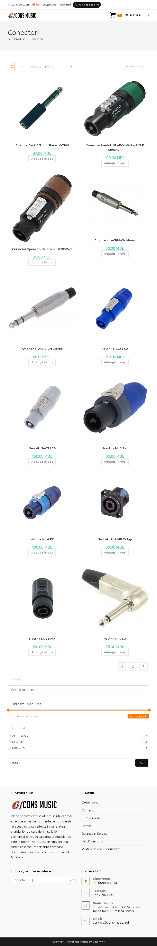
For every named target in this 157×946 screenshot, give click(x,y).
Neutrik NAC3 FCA (114, 349)
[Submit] (141, 763)
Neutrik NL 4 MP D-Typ (115, 539)
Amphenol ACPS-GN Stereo (42, 349)
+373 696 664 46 (88, 4)
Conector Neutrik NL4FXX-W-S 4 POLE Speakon (115, 147)
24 (140, 66)
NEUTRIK (18, 742)
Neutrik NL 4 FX (42, 539)
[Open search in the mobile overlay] (147, 15)
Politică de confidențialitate (101, 849)
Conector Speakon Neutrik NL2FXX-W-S (42, 249)
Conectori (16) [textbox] (42, 880)
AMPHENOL (20, 735)
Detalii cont (90, 802)
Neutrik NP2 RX (114, 639)
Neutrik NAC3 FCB (42, 448)
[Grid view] (11, 66)
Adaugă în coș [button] (42, 158)
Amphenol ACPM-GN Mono (114, 240)
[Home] (9, 39)
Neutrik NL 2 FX (114, 448)
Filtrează (138, 716)
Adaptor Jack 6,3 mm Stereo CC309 (42, 145)
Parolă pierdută (92, 841)
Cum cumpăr (91, 818)
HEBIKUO (18, 748)
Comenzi (88, 810)
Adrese (87, 826)
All (147, 66)
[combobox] (43, 880)
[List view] (20, 66)
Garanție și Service (95, 833)
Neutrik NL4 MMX (42, 639)
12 (136, 66)
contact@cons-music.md (53, 4)
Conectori (36, 39)
